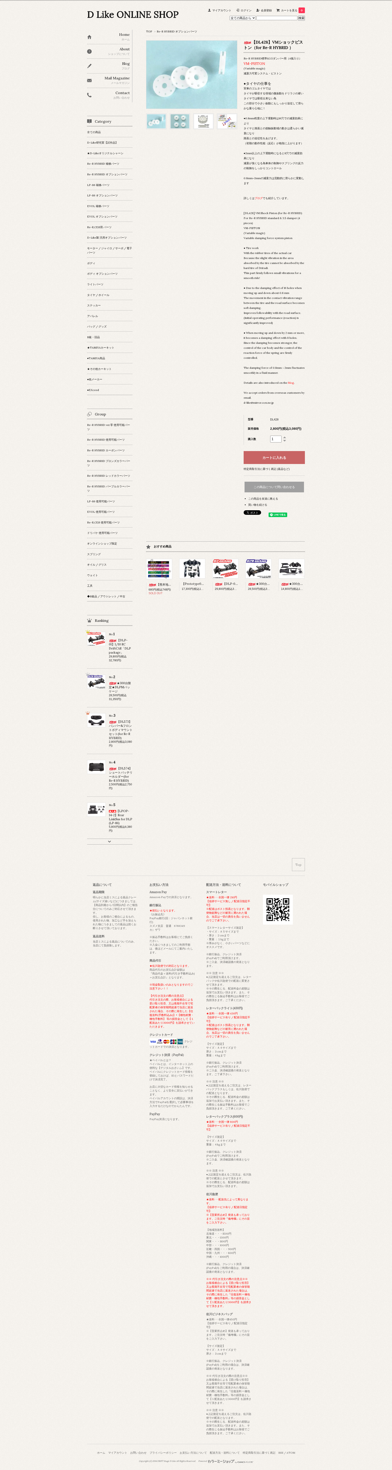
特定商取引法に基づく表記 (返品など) (267, 469)
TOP (149, 31)
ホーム (101, 1452)
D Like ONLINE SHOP (133, 14)
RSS (280, 1452)
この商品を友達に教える (263, 498)
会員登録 (266, 10)
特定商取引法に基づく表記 (259, 1452)
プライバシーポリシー (163, 1452)
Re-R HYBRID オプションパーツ (177, 31)
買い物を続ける (257, 504)
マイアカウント (221, 10)
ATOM (291, 1452)
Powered (202, 1461)
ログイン (246, 10)
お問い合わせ (138, 1452)
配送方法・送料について (225, 1452)
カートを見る (292, 10)
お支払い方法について (193, 1452)
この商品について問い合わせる (274, 487)
